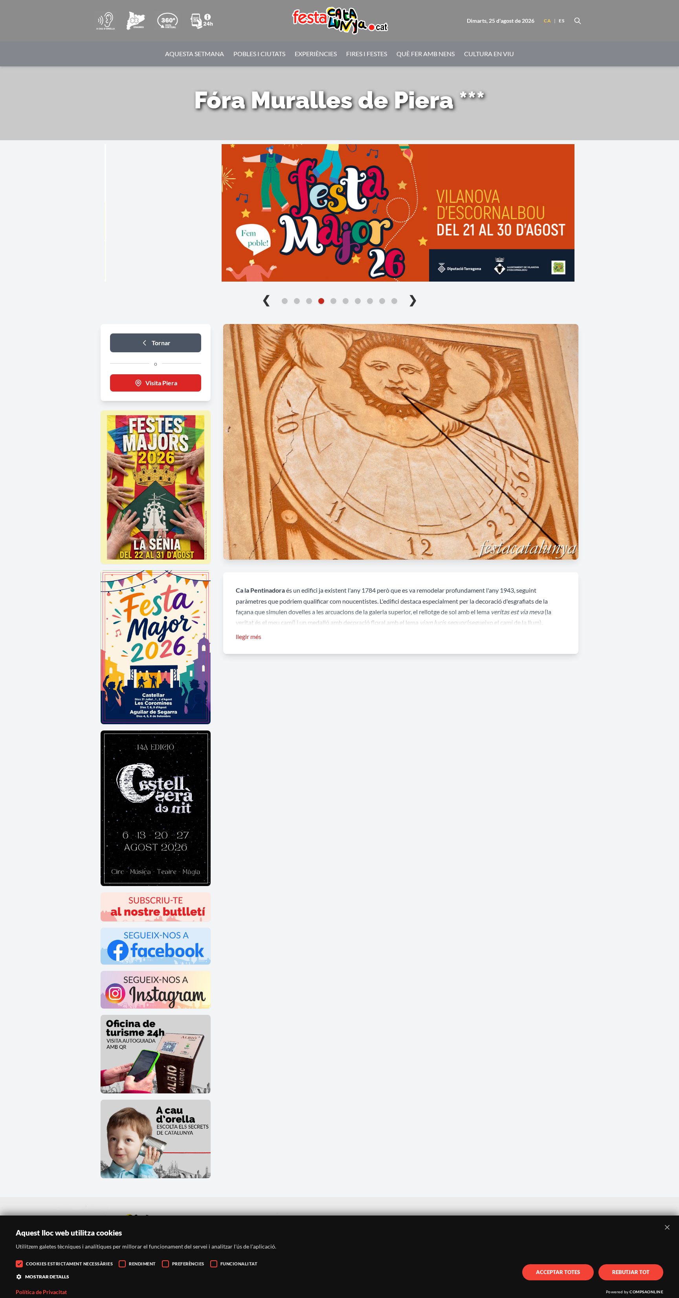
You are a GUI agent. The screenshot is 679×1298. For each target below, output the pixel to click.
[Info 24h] (201, 20)
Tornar (161, 342)
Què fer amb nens (425, 53)
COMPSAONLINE (646, 1291)
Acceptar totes (558, 1272)
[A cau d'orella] (105, 20)
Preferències (188, 1263)
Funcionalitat (239, 1263)
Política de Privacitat (41, 1292)
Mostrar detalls (47, 1277)
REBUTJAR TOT (631, 1272)
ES (561, 21)
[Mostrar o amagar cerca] (578, 21)
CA (547, 21)
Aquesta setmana (194, 53)
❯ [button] (412, 299)
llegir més (248, 636)
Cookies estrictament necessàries (69, 1263)
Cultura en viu (489, 53)
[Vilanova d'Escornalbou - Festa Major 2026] (339, 213)
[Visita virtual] (167, 20)
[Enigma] (135, 20)
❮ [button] (266, 299)
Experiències (316, 53)
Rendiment (142, 1263)
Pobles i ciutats (259, 53)
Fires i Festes (366, 53)
